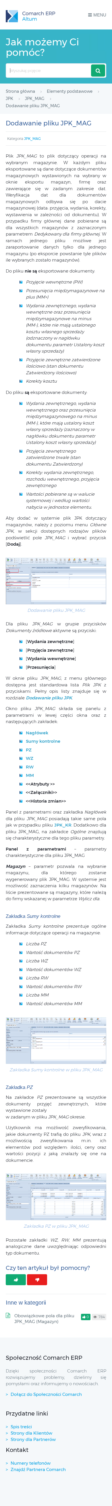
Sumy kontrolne (43, 741)
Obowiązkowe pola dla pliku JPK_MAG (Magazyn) (44, 1318)
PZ (29, 750)
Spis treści (21, 1426)
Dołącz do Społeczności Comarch (46, 1394)
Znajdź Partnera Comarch (38, 1469)
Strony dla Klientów (31, 1433)
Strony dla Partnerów (33, 1439)
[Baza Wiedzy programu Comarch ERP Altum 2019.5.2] (30, 14)
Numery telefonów (31, 1463)
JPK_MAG (32, 138)
